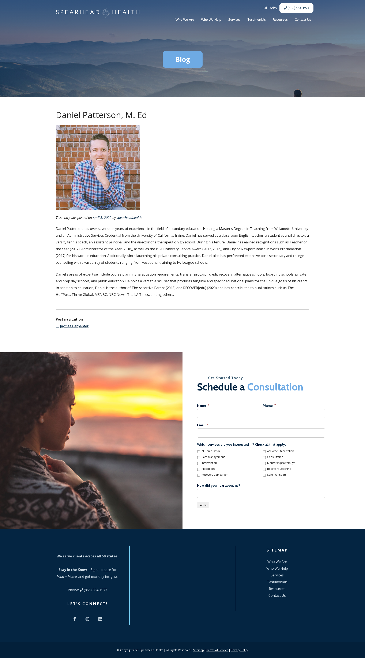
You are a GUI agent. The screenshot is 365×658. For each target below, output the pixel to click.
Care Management (213, 457)
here (107, 569)
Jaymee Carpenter (72, 326)
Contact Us (303, 20)
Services (234, 20)
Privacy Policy (239, 650)
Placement (208, 469)
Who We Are (185, 20)
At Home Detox (211, 451)
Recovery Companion (215, 474)
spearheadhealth (129, 217)
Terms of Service (217, 650)
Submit (203, 505)
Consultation (275, 457)
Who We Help (211, 20)
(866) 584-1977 (298, 8)
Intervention (209, 463)
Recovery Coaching (279, 469)
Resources (280, 20)
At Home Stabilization (280, 451)
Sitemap (198, 650)
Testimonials (256, 20)
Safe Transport (276, 474)
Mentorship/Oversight (281, 463)
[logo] (97, 13)
